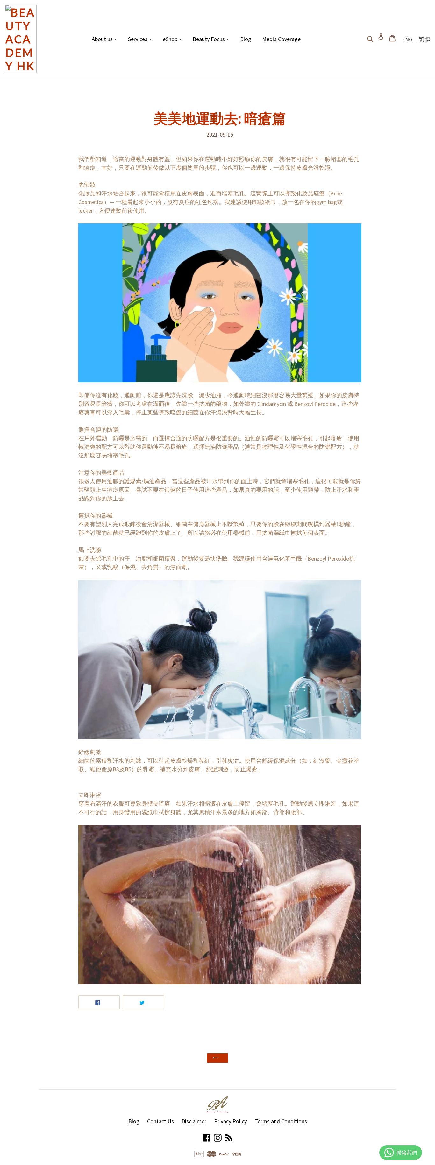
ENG (407, 39)
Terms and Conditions (280, 1121)
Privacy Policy (230, 1121)
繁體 (424, 39)
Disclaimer (194, 1121)
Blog (133, 1121)
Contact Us (160, 1121)
